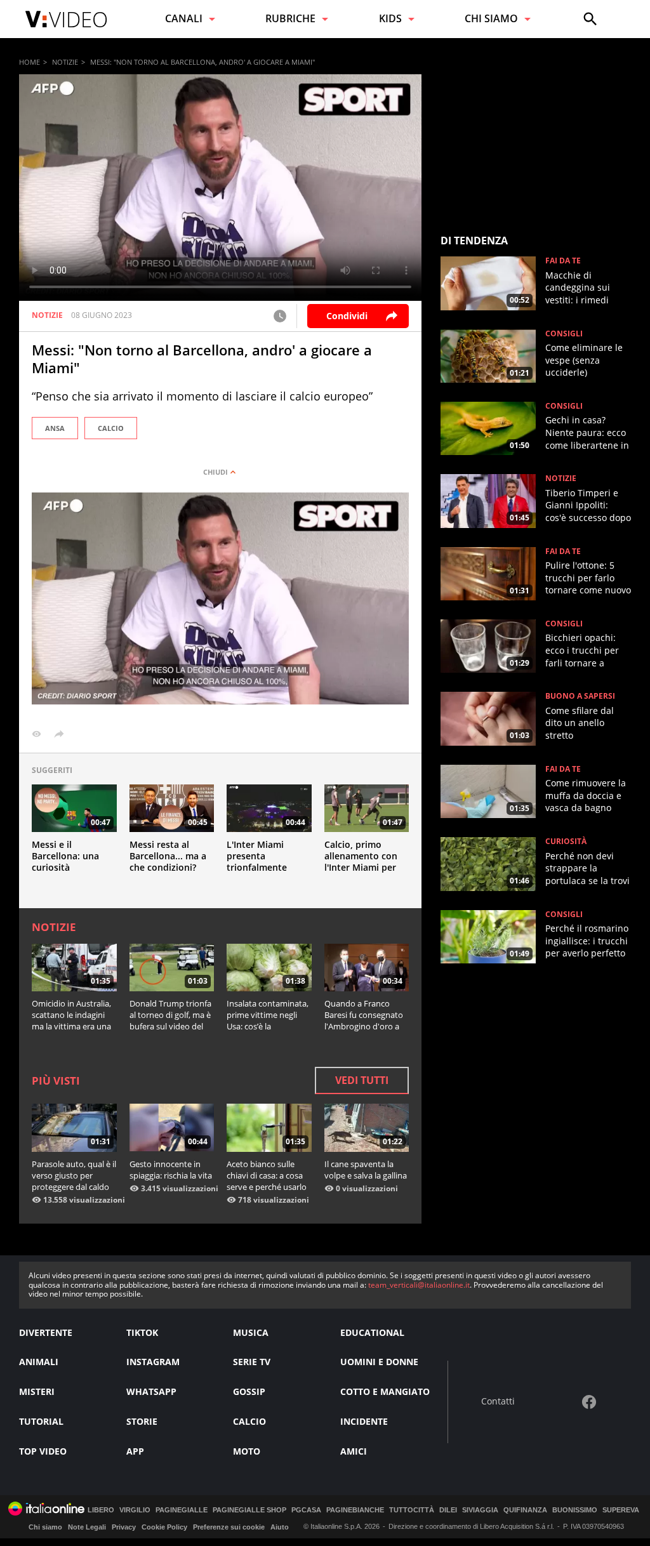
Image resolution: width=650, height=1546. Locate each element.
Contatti (498, 1401)
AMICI (353, 1451)
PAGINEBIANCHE (355, 1510)
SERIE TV (251, 1362)
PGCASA (306, 1510)
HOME (29, 62)
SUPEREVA (620, 1510)
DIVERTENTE (45, 1332)
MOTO (246, 1451)
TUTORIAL (41, 1421)
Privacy (124, 1527)
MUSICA (251, 1332)
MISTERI (37, 1391)
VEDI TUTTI (361, 1080)
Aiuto (279, 1527)
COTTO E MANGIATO (385, 1391)
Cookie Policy (164, 1527)
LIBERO (101, 1510)
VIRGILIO (134, 1510)
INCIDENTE (364, 1421)
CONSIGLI (564, 333)
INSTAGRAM (153, 1362)
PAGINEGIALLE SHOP (249, 1510)
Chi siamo (45, 1527)
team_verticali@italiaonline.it (419, 1284)
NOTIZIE (65, 62)
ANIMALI (38, 1362)
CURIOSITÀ (566, 841)
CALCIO (111, 428)
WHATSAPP (151, 1391)
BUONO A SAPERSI (580, 696)
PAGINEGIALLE (182, 1510)
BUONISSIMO (574, 1510)
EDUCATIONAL (372, 1332)
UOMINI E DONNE (379, 1362)
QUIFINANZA (525, 1510)
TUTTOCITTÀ (411, 1510)
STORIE (141, 1421)
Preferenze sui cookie (229, 1527)
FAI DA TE (563, 260)
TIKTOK (142, 1332)
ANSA (55, 428)
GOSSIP (249, 1391)
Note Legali (87, 1527)
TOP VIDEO (43, 1451)
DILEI (448, 1510)
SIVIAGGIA (480, 1510)
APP (135, 1451)
